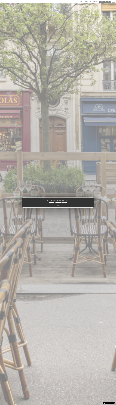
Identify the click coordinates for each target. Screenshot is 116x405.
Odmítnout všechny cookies (58, 202)
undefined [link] (58, 205)
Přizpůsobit (65, 202)
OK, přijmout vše (51, 202)
